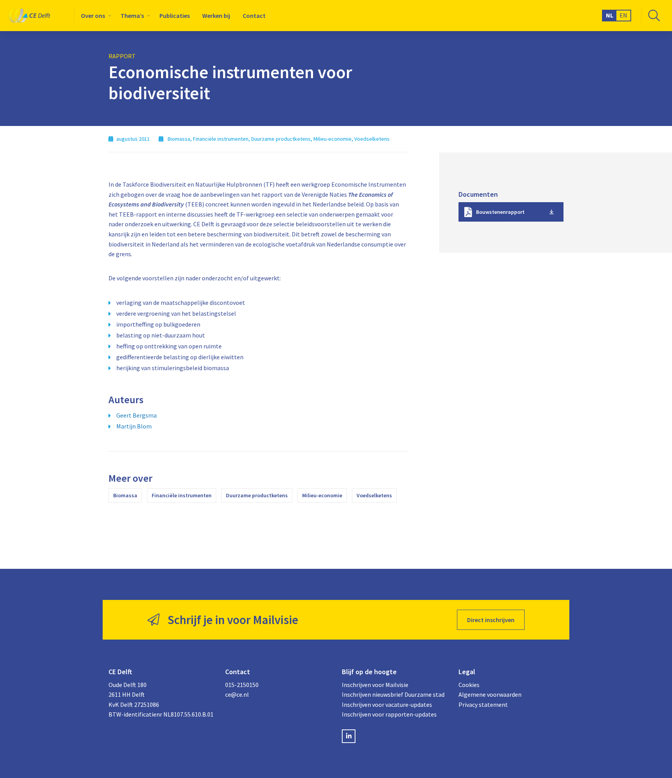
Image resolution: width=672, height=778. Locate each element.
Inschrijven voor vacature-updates (387, 704)
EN (623, 15)
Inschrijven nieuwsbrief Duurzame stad (393, 694)
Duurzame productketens (257, 495)
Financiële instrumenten (182, 495)
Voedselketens (374, 495)
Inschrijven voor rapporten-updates (389, 714)
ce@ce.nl (237, 694)
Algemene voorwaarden (490, 694)
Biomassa (125, 495)
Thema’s (132, 15)
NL (609, 15)
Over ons (93, 15)
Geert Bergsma (136, 415)
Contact (254, 15)
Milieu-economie (322, 495)
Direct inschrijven (490, 620)
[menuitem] (94, 15)
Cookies (469, 685)
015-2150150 (242, 685)
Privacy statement (483, 704)
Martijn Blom (134, 426)
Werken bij (216, 15)
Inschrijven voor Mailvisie (375, 685)
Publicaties (174, 15)
